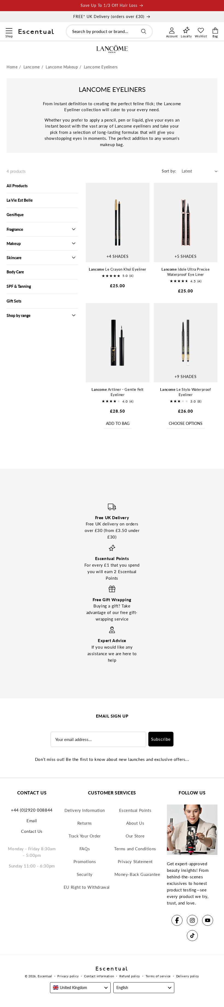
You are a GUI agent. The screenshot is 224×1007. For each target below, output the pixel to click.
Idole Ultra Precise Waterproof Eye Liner (185, 272)
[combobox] (109, 31)
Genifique (15, 214)
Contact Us (32, 831)
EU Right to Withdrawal (87, 887)
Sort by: (169, 171)
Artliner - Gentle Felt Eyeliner (118, 392)
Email (31, 820)
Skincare (14, 257)
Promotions (84, 861)
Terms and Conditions (135, 848)
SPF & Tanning (19, 286)
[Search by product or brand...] (144, 31)
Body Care (15, 272)
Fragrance (15, 229)
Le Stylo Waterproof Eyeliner (185, 392)
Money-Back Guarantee (137, 874)
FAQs (84, 848)
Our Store (135, 835)
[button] (8, 30)
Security (85, 874)
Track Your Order (85, 835)
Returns (84, 823)
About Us (135, 823)
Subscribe (161, 739)
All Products (17, 185)
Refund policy (129, 976)
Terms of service (158, 976)
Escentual (45, 976)
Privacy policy (68, 976)
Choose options (185, 423)
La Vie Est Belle (20, 200)
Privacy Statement (135, 861)
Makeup (14, 243)
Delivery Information (84, 810)
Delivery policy (187, 976)
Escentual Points (135, 810)
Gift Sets (14, 301)
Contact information (99, 976)
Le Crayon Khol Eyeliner (117, 269)
